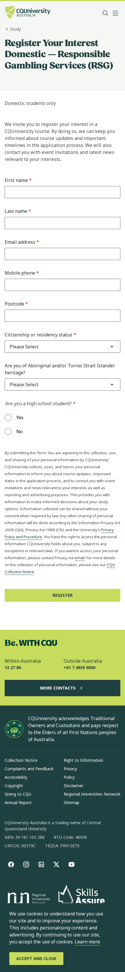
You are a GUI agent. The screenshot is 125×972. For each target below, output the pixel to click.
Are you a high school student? (40, 403)
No (19, 431)
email (79, 557)
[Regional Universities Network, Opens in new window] (28, 899)
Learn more (87, 941)
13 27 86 (13, 667)
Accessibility (16, 777)
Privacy (70, 768)
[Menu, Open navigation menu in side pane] (115, 13)
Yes (20, 417)
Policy (69, 777)
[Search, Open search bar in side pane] (105, 13)
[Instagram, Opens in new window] (26, 864)
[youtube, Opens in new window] (71, 864)
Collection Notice (21, 760)
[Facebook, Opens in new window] (11, 864)
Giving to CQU (18, 794)
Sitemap (71, 802)
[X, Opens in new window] (56, 864)
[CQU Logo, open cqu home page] (28, 13)
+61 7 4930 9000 (79, 667)
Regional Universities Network (92, 794)
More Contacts (58, 688)
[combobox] (24, 346)
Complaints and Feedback (29, 768)
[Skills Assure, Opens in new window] (81, 899)
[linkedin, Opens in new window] (41, 864)
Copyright (14, 785)
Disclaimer (73, 785)
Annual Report (18, 802)
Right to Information (83, 760)
